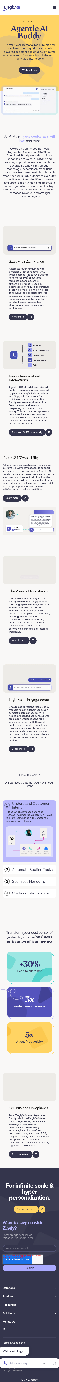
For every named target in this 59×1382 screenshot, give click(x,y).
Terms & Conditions (14, 1342)
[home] (11, 8)
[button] (54, 7)
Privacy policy (11, 1348)
